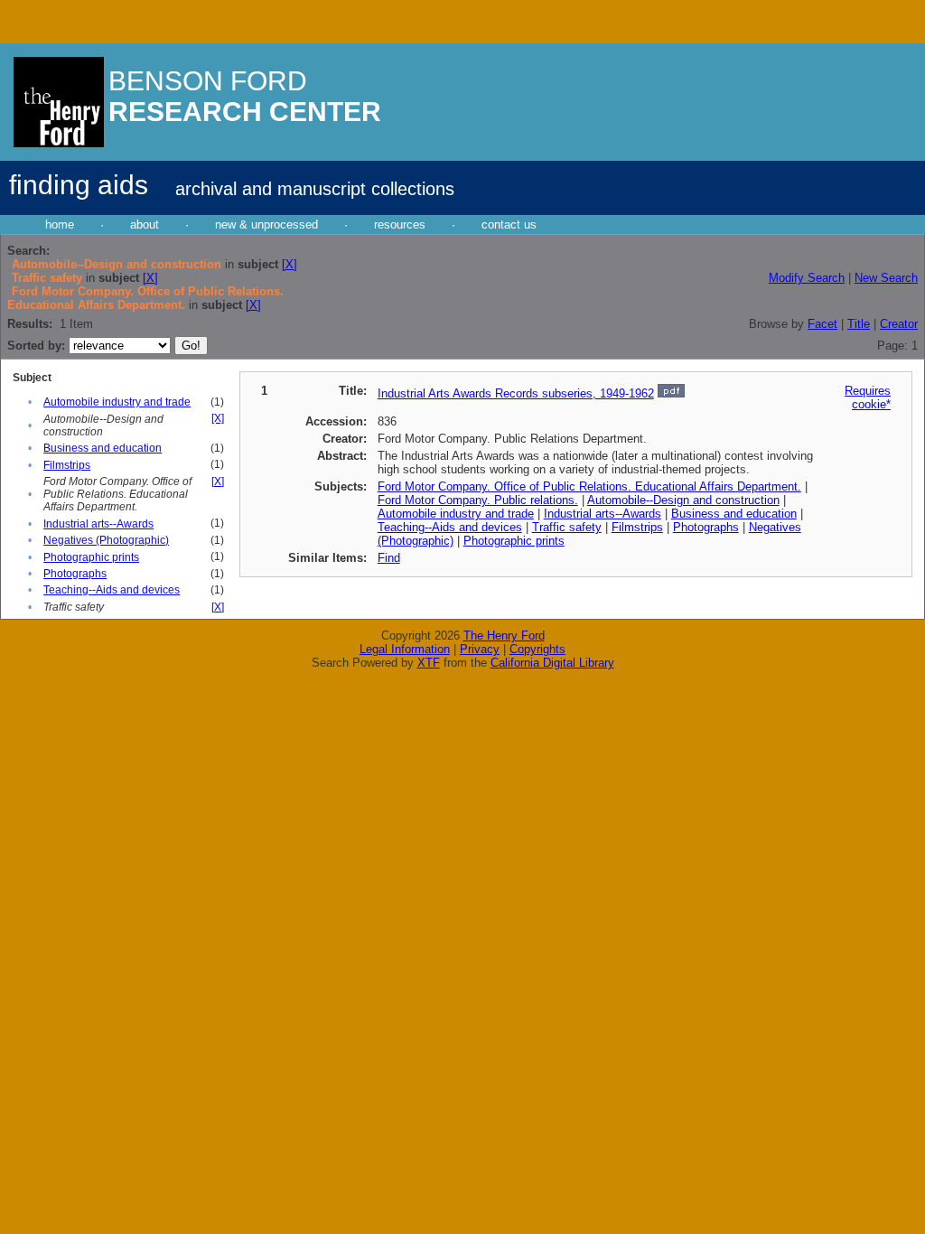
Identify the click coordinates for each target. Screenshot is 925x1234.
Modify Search (807, 278)
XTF (428, 662)
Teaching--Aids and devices (111, 590)
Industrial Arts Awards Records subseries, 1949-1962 (516, 393)
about (144, 224)
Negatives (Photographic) (106, 540)
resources (399, 224)
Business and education (102, 448)
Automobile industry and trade (117, 402)
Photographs (75, 573)
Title (858, 324)
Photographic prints (91, 557)
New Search (886, 278)
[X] (289, 264)
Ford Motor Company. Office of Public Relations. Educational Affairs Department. (589, 486)
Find (389, 558)
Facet (822, 324)
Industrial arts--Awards (98, 524)
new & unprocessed (266, 224)
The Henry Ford (504, 635)
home (59, 224)
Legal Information (405, 649)
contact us (509, 224)
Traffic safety (567, 527)
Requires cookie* (868, 397)
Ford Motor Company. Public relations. (478, 500)
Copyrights (537, 649)
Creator (899, 324)
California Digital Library (552, 662)
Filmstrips (66, 465)
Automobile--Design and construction (683, 500)
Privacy (480, 649)
